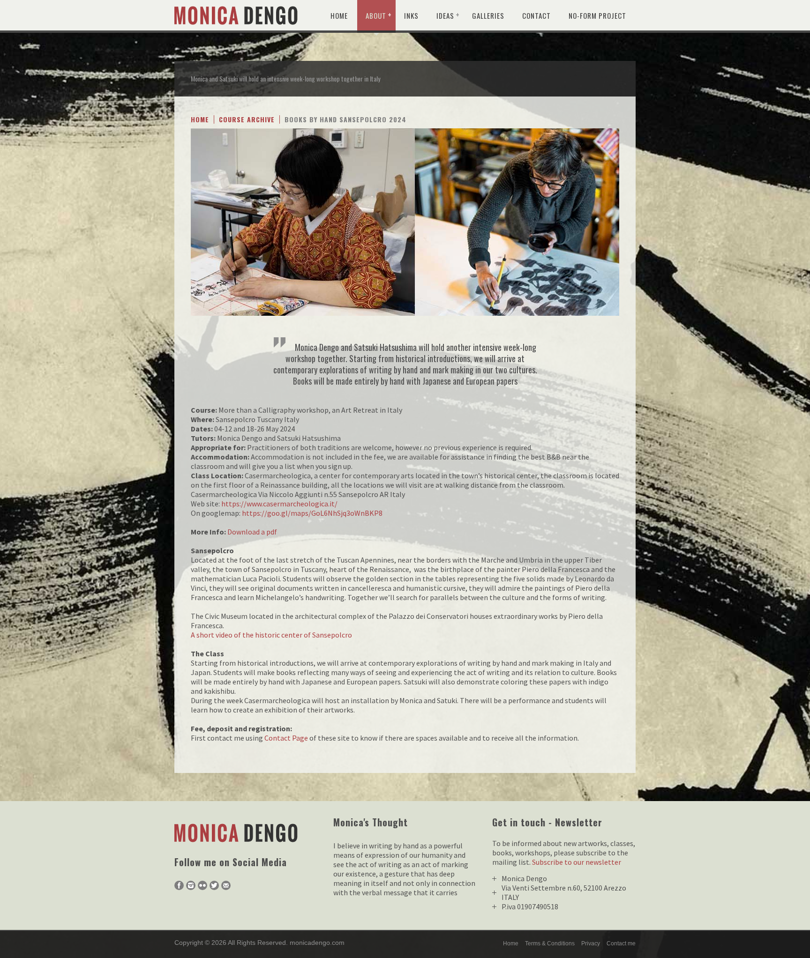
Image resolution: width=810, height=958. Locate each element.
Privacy (590, 943)
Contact (536, 15)
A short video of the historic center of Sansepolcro (271, 634)
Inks (411, 15)
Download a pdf (252, 531)
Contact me (621, 943)
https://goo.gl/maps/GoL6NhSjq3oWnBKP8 (312, 513)
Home (339, 15)
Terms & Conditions (550, 943)
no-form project (597, 15)
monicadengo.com (317, 942)
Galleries (488, 15)
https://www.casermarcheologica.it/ (279, 503)
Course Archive (247, 119)
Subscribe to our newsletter (576, 862)
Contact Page (286, 738)
